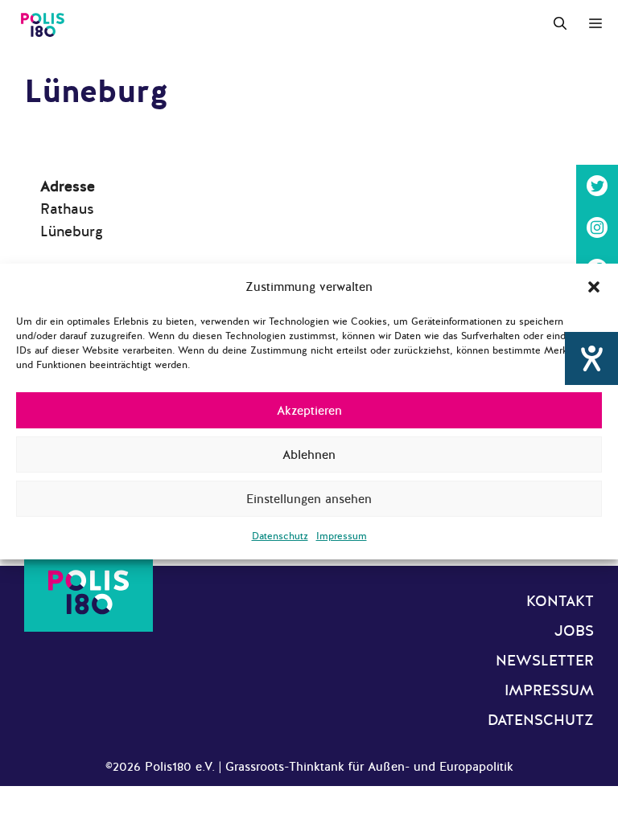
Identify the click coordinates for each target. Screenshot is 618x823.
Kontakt (560, 601)
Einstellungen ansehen (309, 499)
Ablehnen (309, 455)
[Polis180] (42, 24)
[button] (594, 287)
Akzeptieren (309, 411)
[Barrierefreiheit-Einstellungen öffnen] (591, 358)
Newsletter (545, 660)
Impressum (341, 536)
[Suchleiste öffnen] (560, 24)
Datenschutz (280, 536)
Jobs (574, 631)
